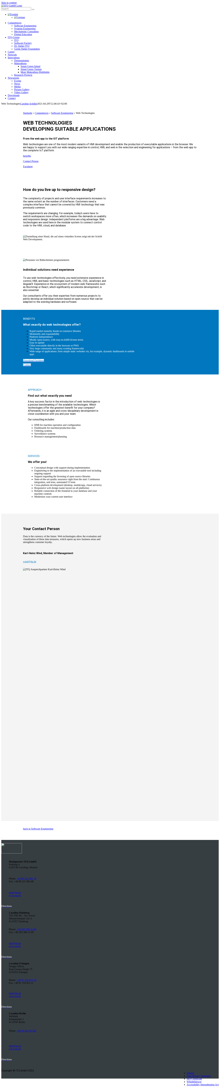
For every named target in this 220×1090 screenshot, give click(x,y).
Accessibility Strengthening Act (203, 1084)
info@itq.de (15, 892)
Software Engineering (62, 113)
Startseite (27, 113)
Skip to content (9, 2)
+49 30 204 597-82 (26, 1030)
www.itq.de (15, 895)
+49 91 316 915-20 (26, 980)
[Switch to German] (19, 17)
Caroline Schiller (28, 103)
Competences (41, 113)
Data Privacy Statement (198, 1076)
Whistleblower (194, 1081)
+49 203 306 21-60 (26, 929)
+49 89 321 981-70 (26, 878)
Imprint (190, 1073)
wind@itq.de (29, 561)
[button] (13, 14)
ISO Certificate (194, 1078)
